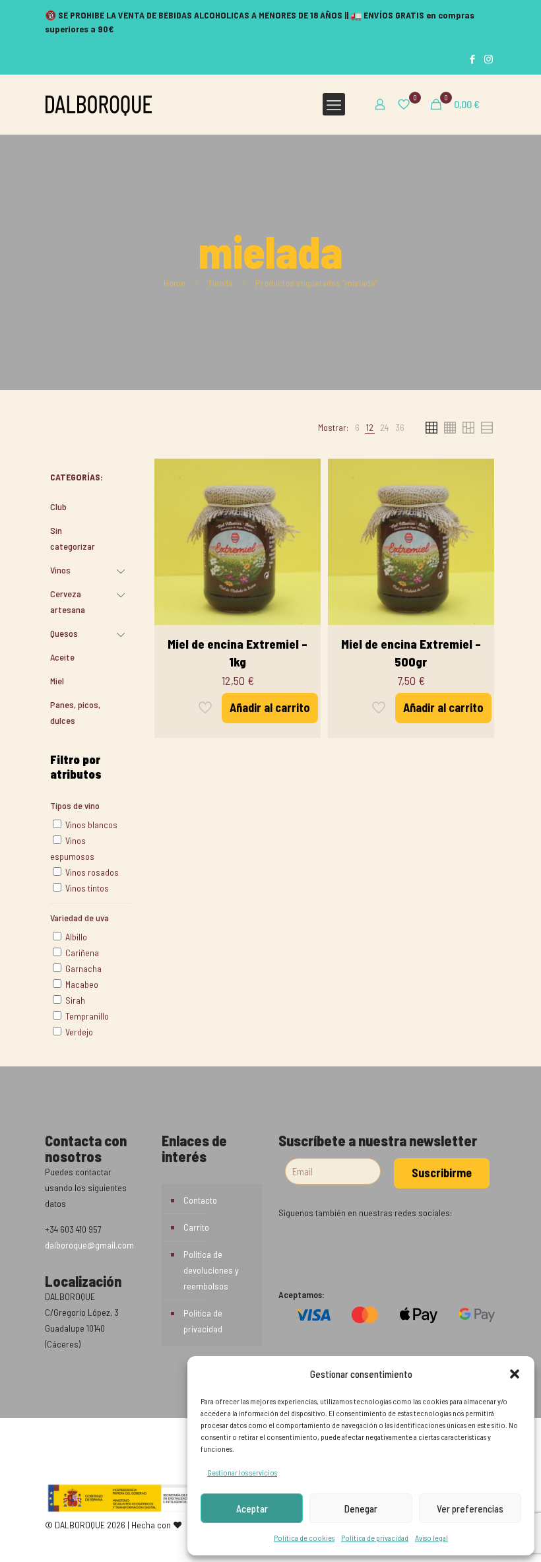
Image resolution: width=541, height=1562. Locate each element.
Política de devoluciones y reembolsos (211, 1270)
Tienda (220, 282)
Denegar (360, 1508)
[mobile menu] (334, 104)
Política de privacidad (374, 1537)
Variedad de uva (79, 917)
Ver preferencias (470, 1508)
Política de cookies (304, 1537)
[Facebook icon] (472, 59)
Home (174, 282)
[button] (514, 1374)
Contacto (200, 1200)
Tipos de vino (75, 805)
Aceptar (252, 1508)
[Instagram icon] (488, 59)
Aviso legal (431, 1537)
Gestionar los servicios (242, 1472)
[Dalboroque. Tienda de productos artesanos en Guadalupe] (98, 104)
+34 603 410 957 (73, 1229)
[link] (357, 428)
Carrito (196, 1227)
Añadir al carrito (270, 707)
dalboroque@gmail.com (89, 1245)
